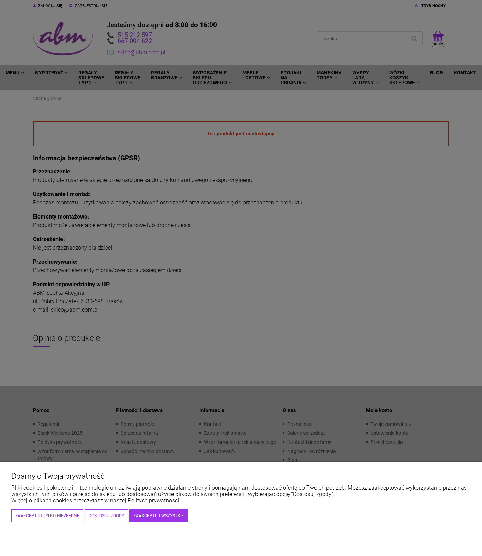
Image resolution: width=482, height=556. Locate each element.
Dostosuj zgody (106, 515)
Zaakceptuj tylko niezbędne (47, 515)
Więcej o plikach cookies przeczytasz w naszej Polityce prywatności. (96, 500)
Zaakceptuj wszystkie (158, 515)
